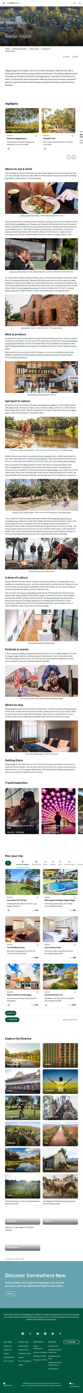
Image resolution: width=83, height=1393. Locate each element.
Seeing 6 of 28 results (70, 1019)
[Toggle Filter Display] (8, 863)
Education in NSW (40, 1360)
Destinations (23, 1346)
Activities (17, 1258)
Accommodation (9, 1258)
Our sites (52, 1342)
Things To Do (23, 1350)
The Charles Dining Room (28, 288)
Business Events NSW (54, 1357)
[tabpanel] (41, 23)
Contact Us (8, 1346)
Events (22, 1258)
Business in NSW (39, 1356)
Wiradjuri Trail (17, 512)
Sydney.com (53, 1346)
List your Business (40, 1352)
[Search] (74, 3)
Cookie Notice (9, 1357)
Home (7, 49)
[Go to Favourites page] (80, 3)
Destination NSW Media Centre (54, 1364)
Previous (69, 157)
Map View (13, 1019)
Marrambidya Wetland (37, 459)
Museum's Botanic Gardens (57, 598)
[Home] (13, 3)
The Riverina (46, 49)
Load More (11, 1013)
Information (38, 1342)
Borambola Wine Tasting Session (38, 395)
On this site (23, 1342)
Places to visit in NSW (19, 49)
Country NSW (34, 49)
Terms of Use (8, 1361)
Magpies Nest (10, 290)
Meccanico (13, 272)
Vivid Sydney (53, 1369)
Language (71, 1342)
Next (74, 157)
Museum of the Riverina (29, 593)
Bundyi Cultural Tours (36, 571)
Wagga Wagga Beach (27, 450)
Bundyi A (54, 518)
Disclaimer (8, 1350)
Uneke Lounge (24, 215)
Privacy (6, 1353)
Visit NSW (8, 1342)
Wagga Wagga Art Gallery (36, 643)
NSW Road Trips (25, 1353)
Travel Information (38, 1347)
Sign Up (10, 1293)
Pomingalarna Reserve (67, 461)
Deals (21, 1365)
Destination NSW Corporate (54, 1351)
